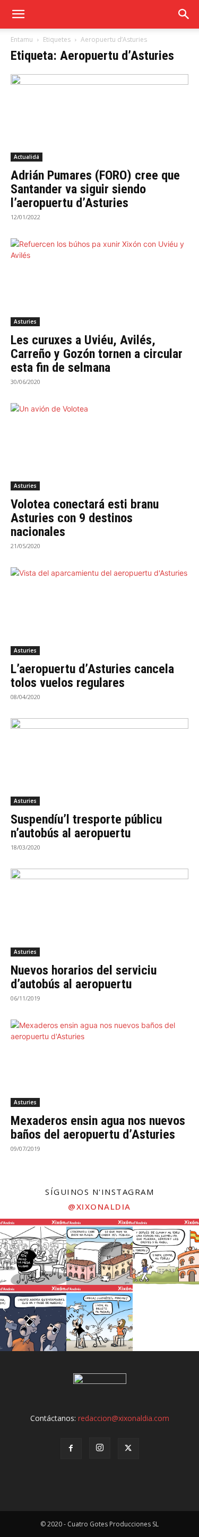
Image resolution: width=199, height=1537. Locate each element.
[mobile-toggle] (18, 14)
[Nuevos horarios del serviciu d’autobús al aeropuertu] (99, 912)
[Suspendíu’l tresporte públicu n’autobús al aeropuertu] (99, 762)
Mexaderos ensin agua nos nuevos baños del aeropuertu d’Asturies (98, 1127)
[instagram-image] (33, 1252)
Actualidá (26, 156)
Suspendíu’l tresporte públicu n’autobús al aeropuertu (86, 826)
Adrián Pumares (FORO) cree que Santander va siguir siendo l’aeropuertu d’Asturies (95, 189)
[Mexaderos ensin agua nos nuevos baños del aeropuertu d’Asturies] (99, 1063)
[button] (184, 14)
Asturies (25, 321)
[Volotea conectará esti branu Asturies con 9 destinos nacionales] (99, 446)
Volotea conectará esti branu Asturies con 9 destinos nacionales (85, 518)
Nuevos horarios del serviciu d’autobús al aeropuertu (84, 977)
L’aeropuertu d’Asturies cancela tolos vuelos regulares (92, 676)
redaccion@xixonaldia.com (123, 1418)
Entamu (22, 39)
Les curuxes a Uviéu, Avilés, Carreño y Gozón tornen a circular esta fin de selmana (97, 354)
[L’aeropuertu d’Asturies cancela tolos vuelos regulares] (99, 611)
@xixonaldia (99, 1206)
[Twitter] (128, 1448)
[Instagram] (99, 1448)
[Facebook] (71, 1448)
